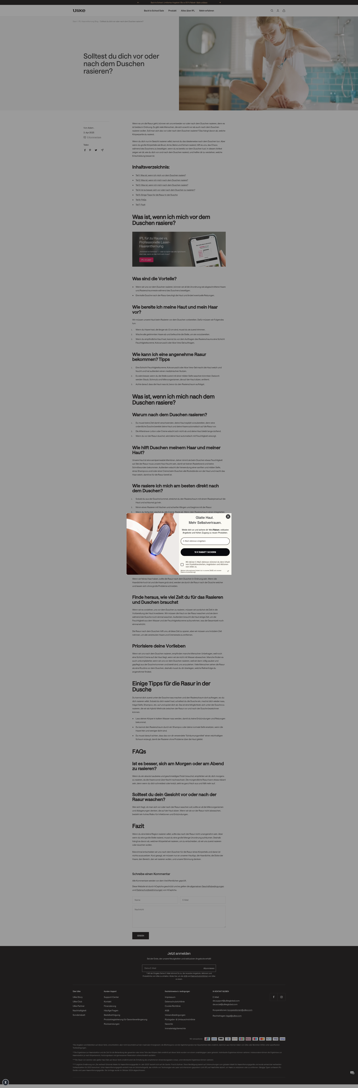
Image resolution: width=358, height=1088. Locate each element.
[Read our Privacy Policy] (228, 571)
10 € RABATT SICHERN (205, 552)
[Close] (228, 516)
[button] (5, 1082)
